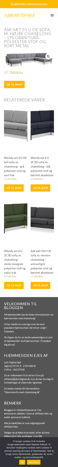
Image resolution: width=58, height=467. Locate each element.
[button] (52, 15)
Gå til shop (14, 84)
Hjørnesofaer (19, 15)
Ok (22, 462)
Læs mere (34, 462)
